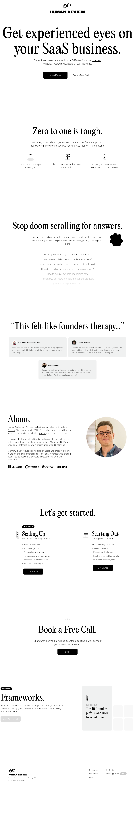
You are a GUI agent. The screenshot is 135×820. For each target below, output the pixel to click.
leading (42, 433)
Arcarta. (11, 430)
